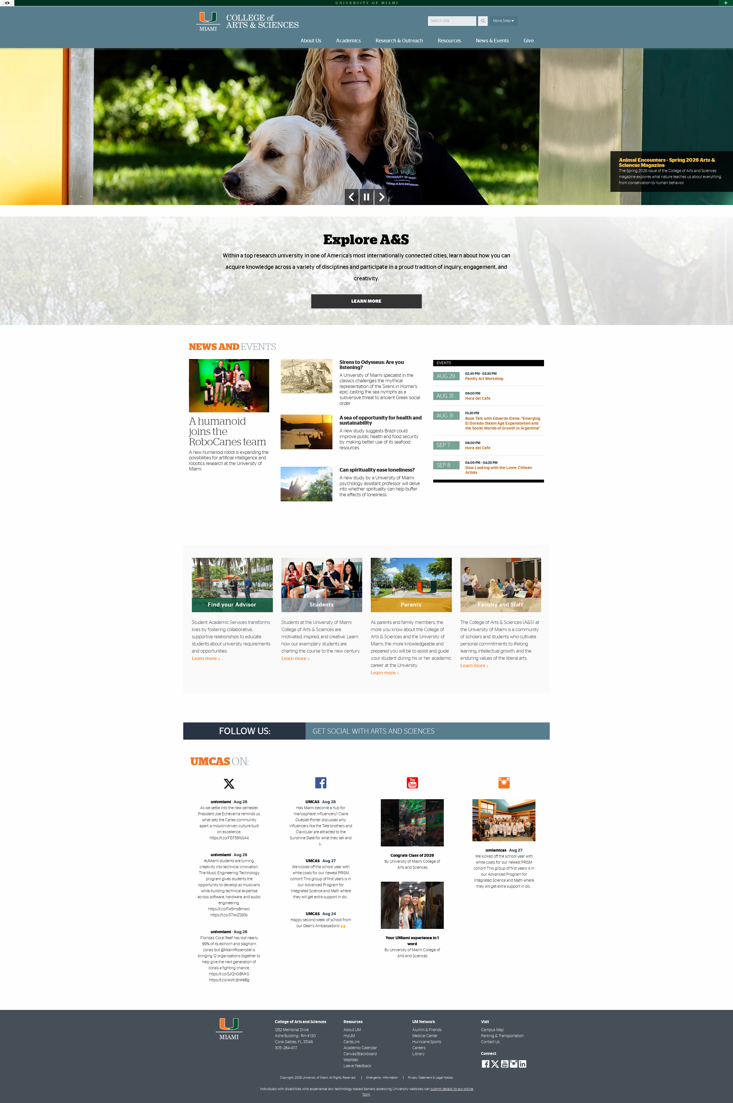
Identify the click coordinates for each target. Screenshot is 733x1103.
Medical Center (425, 1036)
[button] (720, 1087)
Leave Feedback (357, 1066)
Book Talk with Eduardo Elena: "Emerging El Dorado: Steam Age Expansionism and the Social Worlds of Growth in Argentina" (502, 423)
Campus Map (492, 1030)
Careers (418, 1048)
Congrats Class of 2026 (412, 856)
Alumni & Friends (427, 1030)
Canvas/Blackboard (360, 1054)
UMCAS (313, 802)
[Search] (483, 21)
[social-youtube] (505, 1064)
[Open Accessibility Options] (7, 3)
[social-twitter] (495, 1063)
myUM (349, 1036)
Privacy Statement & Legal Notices (430, 1077)
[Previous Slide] (351, 197)
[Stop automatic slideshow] (366, 197)
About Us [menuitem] (311, 41)
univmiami (221, 802)
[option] (366, 127)
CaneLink (352, 1042)
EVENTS (232, 347)
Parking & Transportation (502, 1036)
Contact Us (490, 1042)
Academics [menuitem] (348, 41)
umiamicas (496, 850)
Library (418, 1054)
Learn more (205, 658)
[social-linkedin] (522, 1064)
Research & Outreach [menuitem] (399, 41)
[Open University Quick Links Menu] (726, 3)
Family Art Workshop (484, 379)
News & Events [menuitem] (492, 41)
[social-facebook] (485, 1064)
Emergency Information (382, 1077)
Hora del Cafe (477, 399)
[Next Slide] (381, 197)
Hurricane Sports (426, 1042)
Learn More (366, 301)
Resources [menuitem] (449, 41)
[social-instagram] (513, 1064)
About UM (352, 1030)
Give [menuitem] (529, 41)
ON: (219, 762)
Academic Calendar (360, 1048)
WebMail (351, 1060)
